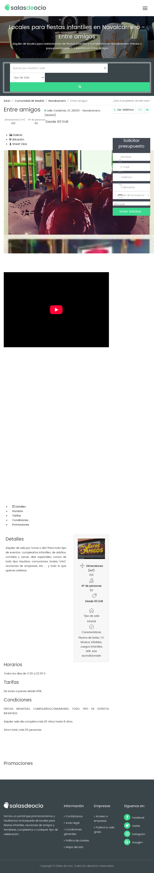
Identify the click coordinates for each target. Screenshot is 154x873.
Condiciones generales (73, 831)
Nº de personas (36, 120)
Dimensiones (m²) (15, 120)
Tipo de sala (91, 616)
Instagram (138, 834)
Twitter (135, 826)
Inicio (7, 101)
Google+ (137, 842)
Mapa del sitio (74, 847)
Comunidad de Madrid (29, 101)
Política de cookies (77, 840)
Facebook (137, 818)
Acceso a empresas (101, 818)
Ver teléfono (125, 110)
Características (91, 632)
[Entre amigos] (140, 109)
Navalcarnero (57, 101)
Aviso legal (72, 823)
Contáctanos (74, 816)
